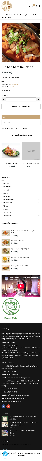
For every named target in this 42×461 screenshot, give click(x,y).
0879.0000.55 (12, 392)
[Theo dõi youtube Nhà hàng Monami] (8, 406)
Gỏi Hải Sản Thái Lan (17, 240)
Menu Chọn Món (8, 199)
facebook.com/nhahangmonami (19, 378)
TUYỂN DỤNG (7, 215)
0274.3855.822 (13, 375)
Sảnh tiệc (6, 190)
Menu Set (6, 196)
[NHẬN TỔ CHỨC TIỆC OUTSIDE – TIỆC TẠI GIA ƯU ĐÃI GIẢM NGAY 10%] (5, 424)
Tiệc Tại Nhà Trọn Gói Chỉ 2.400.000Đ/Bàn (22, 417)
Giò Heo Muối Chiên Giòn (31, 163)
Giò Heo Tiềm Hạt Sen (11, 163)
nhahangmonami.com (15, 401)
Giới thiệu (6, 183)
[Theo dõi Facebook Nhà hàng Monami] (3, 406)
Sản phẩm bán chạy (10, 223)
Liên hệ (5, 209)
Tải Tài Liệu (7, 212)
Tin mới (5, 413)
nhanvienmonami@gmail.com (15, 398)
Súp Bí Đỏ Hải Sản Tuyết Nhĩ (20, 257)
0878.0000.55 (12, 389)
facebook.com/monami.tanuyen (19, 395)
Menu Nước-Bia (8, 203)
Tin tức (5, 206)
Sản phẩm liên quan (21, 135)
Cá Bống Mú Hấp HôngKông (20, 266)
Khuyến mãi (7, 187)
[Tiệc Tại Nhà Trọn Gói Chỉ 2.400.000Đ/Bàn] (5, 418)
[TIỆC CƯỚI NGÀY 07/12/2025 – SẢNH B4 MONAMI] (5, 433)
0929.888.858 (11, 371)
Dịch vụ (5, 193)
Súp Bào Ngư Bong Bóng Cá (20, 249)
